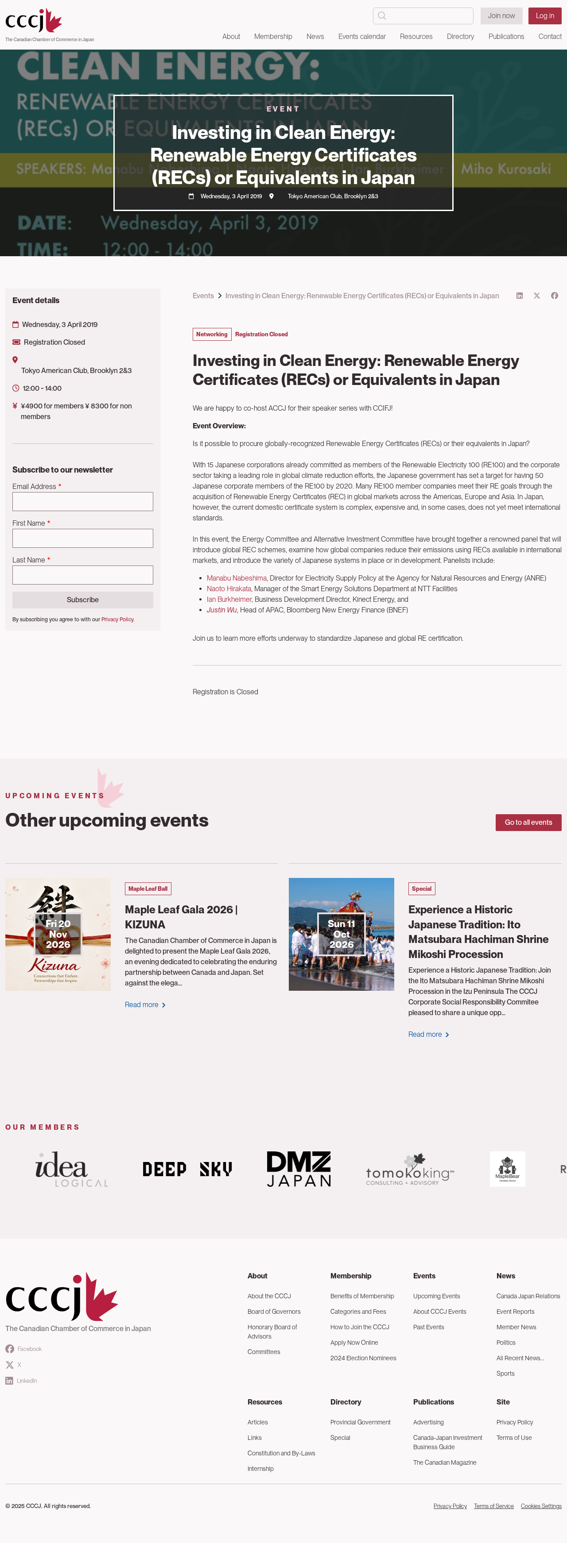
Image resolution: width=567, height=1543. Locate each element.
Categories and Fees (358, 1311)
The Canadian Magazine (445, 1462)
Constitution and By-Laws (281, 1453)
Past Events (428, 1327)
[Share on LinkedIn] (519, 296)
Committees (264, 1351)
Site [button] (503, 1402)
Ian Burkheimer (229, 599)
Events (203, 296)
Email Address (34, 486)
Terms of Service (494, 1506)
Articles (258, 1422)
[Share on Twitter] (537, 296)
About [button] (231, 36)
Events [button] (424, 1276)
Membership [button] (273, 36)
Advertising (428, 1422)
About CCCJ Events (439, 1311)
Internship (261, 1468)
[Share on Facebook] (555, 296)
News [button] (315, 36)
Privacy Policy (450, 1506)
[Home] (49, 20)
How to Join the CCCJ (359, 1327)
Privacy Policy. (117, 619)
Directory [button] (460, 36)
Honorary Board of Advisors (272, 1332)
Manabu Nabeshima (237, 578)
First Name (28, 523)
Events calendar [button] (362, 36)
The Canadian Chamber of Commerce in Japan (49, 39)
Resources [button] (416, 36)
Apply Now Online (354, 1342)
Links (255, 1437)
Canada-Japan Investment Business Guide (447, 1442)
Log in (545, 16)
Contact (550, 36)
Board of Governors (274, 1311)
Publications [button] (506, 36)
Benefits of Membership (362, 1296)
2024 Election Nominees (363, 1358)
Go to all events (528, 822)
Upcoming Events (436, 1296)
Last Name (28, 560)
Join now (501, 16)
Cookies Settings (541, 1506)
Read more (142, 1004)
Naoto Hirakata (229, 589)
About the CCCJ (269, 1296)
